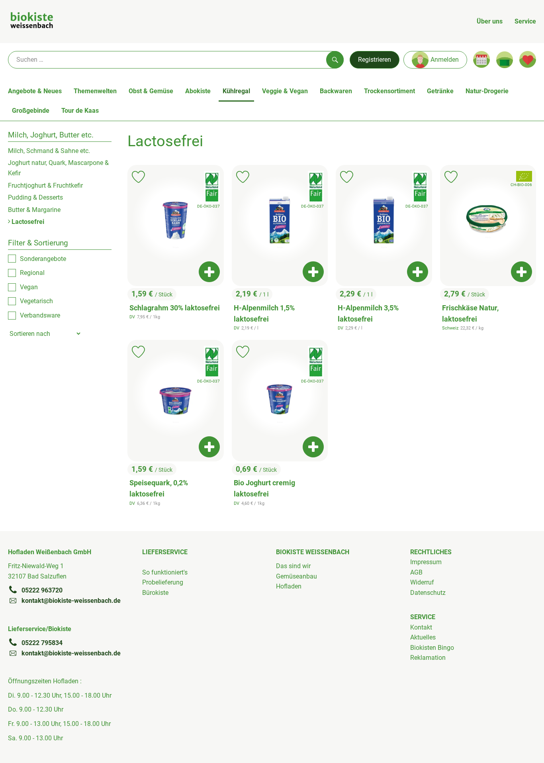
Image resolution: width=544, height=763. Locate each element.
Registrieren (374, 59)
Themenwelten (95, 91)
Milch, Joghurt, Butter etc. (51, 134)
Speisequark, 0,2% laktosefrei (158, 488)
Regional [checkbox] (32, 273)
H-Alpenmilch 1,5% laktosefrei (264, 313)
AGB (416, 572)
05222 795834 (42, 643)
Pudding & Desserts (35, 197)
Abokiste (198, 91)
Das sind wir (293, 566)
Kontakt (421, 627)
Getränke (440, 91)
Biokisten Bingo (432, 647)
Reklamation (428, 657)
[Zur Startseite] (31, 21)
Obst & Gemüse (151, 91)
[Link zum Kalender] (481, 59)
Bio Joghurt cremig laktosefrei (264, 488)
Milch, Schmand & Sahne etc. (49, 151)
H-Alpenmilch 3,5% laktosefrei (368, 313)
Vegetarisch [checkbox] (36, 301)
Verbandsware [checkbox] (40, 315)
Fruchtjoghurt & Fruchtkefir (45, 185)
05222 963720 (42, 590)
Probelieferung (162, 582)
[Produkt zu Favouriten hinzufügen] (138, 177)
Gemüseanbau (296, 576)
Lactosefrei (27, 222)
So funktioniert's (165, 572)
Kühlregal (236, 91)
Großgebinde (30, 110)
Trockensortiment (389, 91)
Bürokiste (155, 592)
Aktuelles (423, 637)
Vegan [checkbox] (29, 287)
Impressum (426, 562)
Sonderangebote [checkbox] (43, 259)
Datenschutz (428, 592)
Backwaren (336, 91)
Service (525, 21)
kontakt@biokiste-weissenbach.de (71, 600)
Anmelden (445, 59)
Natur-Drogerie (487, 91)
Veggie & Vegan (285, 91)
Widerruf (422, 582)
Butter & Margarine (34, 210)
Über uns (490, 21)
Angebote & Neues (35, 91)
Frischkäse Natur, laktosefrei (470, 313)
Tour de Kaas (80, 110)
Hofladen (288, 586)
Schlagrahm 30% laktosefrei (174, 308)
